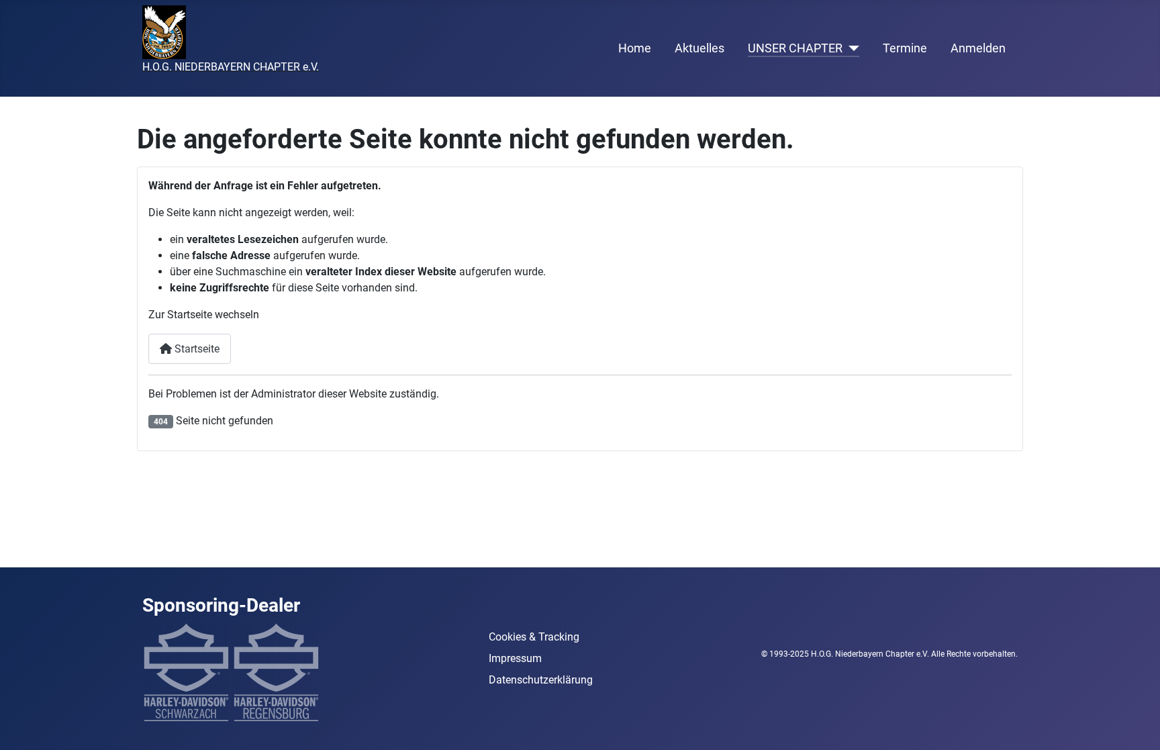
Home (634, 48)
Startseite (196, 348)
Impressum (515, 658)
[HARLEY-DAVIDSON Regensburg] (276, 671)
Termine (905, 48)
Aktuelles (699, 48)
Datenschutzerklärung (541, 679)
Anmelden (978, 48)
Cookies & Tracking (534, 636)
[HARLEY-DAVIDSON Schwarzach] (186, 671)
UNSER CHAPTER (795, 48)
